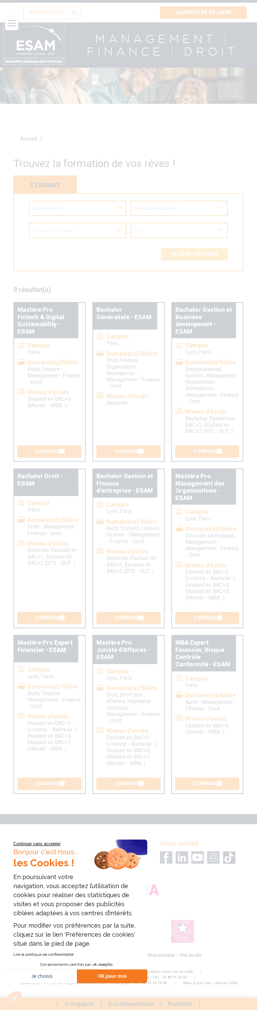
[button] (14, 999)
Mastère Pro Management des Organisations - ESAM (200, 487)
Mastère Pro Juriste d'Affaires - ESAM (123, 649)
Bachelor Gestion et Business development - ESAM (203, 320)
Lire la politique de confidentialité (43, 954)
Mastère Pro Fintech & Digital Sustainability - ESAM (40, 320)
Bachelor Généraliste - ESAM (124, 313)
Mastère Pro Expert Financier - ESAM (45, 646)
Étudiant (45, 185)
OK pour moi (112, 976)
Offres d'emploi (160, 955)
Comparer (49, 451)
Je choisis (42, 976)
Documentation (131, 1004)
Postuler (180, 1004)
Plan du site (190, 955)
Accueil (28, 139)
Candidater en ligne (204, 12)
